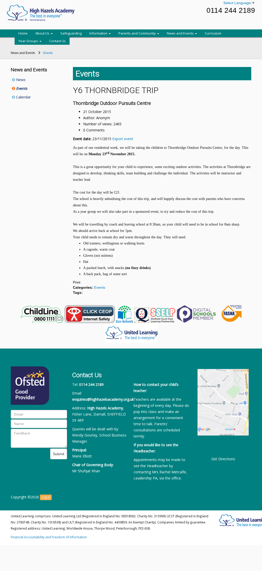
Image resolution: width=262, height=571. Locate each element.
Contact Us (57, 41)
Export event (122, 138)
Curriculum (213, 33)
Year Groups (28, 41)
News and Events (180, 33)
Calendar (23, 97)
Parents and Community (137, 33)
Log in (45, 497)
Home (23, 33)
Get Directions (223, 458)
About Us (42, 33)
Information (98, 33)
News (20, 79)
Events (21, 88)
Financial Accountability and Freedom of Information (49, 537)
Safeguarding (71, 33)
